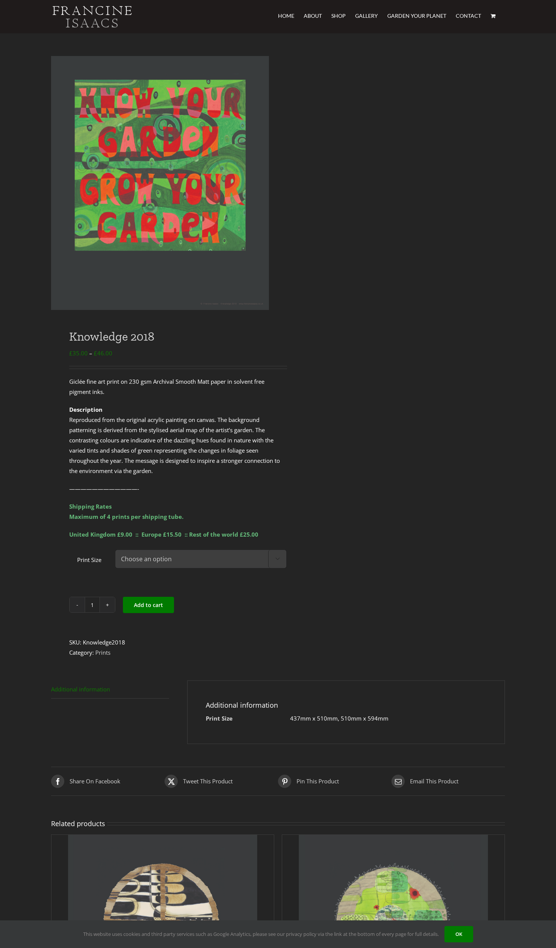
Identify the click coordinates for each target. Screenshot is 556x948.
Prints (102, 652)
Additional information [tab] (80, 689)
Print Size (89, 560)
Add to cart (148, 605)
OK (458, 934)
